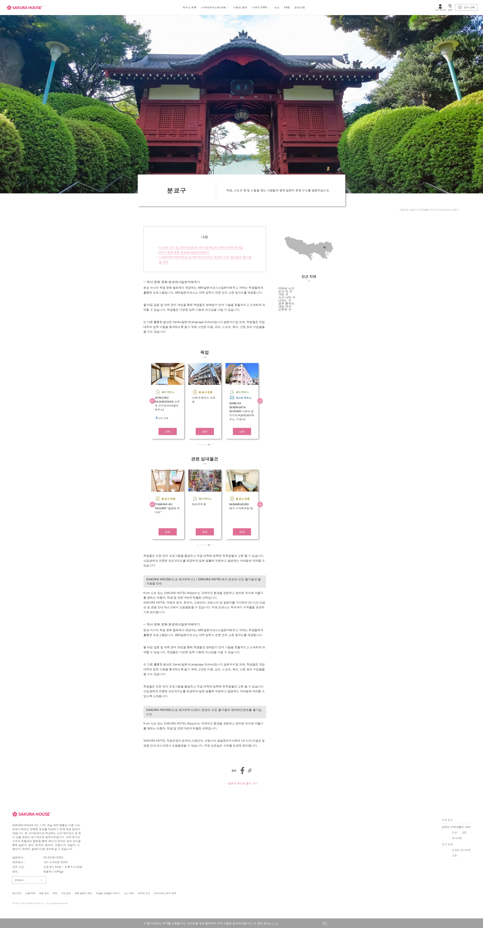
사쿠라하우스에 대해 (213, 7)
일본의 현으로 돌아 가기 (243, 783)
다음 (260, 401)
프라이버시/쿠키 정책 (165, 893)
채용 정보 (44, 893)
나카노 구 (284, 300)
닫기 (324, 923)
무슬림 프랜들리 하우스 (108, 893)
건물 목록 (30, 893)
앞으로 (153, 401)
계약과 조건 (144, 893)
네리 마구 (284, 306)
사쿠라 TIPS (259, 7)
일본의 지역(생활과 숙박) (423, 209)
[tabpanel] (167, 401)
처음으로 (403, 209)
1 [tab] (198, 445)
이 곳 (275, 923)
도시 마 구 (285, 291)
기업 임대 (66, 893)
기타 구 (283, 294)
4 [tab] (207, 445)
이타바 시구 (286, 288)
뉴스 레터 (129, 893)
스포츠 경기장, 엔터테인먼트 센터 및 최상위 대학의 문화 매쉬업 (201, 247)
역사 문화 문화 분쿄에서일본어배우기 (184, 252)
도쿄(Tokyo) (444, 209)
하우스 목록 (190, 7)
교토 (464, 832)
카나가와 (457, 838)
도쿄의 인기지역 (461, 849)
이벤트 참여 (240, 7)
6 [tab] (212, 445)
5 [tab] (209, 445)
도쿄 (454, 832)
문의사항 (300, 7)
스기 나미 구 (286, 297)
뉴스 (277, 7)
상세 (167, 431)
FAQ (287, 7)
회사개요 (17, 893)
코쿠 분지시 (286, 303)
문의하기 (20, 880)
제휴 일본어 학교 (83, 893)
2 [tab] (201, 445)
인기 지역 (447, 844)
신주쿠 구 (284, 309)
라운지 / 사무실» (53, 871)
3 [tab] (204, 445)
